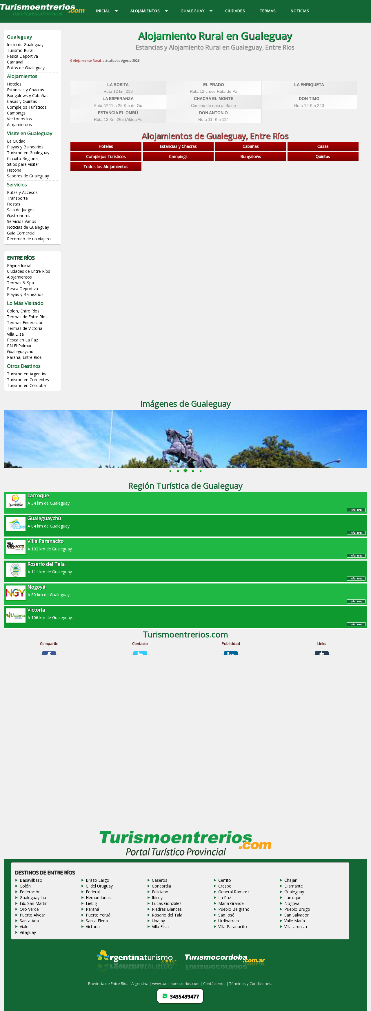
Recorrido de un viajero (29, 238)
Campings (16, 113)
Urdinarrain (228, 920)
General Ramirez (233, 891)
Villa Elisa (15, 334)
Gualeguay (294, 891)
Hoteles (14, 84)
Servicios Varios (21, 221)
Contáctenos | (216, 983)
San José (226, 915)
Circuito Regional (23, 158)
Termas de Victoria (24, 328)
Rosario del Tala (167, 915)
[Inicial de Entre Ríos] (42, 15)
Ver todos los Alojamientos (19, 121)
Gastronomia (19, 215)
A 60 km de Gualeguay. (49, 590)
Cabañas (251, 146)
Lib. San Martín (34, 903)
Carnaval (15, 62)
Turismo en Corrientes (28, 379)
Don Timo (309, 98)
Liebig (91, 903)
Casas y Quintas (22, 101)
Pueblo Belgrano (234, 909)
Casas (323, 146)
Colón (25, 886)
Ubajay (158, 920)
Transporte (17, 198)
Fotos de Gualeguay (26, 67)
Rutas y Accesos (22, 192)
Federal (93, 891)
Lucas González (166, 903)
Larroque (292, 897)
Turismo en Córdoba (26, 385)
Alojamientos (19, 277)
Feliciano (160, 891)
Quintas (323, 156)
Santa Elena (97, 920)
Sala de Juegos (20, 209)
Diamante (293, 886)
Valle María (294, 920)
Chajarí (290, 880)
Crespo (225, 886)
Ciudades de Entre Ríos (28, 271)
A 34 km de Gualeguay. (49, 499)
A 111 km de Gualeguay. (50, 567)
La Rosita (118, 84)
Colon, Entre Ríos (23, 311)
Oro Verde (29, 909)
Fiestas (13, 204)
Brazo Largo (97, 880)
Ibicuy (157, 897)
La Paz (224, 897)
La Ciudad (16, 141)
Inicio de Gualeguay (25, 44)
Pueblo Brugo (297, 909)
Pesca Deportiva (22, 56)
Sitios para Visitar (23, 164)
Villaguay (28, 932)
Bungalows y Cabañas (27, 95)
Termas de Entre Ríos (27, 316)
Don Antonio (213, 112)
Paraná (92, 909)
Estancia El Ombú (118, 112)
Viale (24, 926)
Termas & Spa (20, 283)
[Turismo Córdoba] (224, 977)
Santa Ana (29, 920)
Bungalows (250, 156)
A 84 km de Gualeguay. (49, 522)
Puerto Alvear (32, 915)
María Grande (231, 903)
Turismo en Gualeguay (28, 152)
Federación (30, 891)
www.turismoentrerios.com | (177, 983)
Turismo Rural (20, 50)
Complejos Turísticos (27, 107)
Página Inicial (19, 265)
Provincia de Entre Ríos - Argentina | (120, 983)
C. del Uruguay (99, 886)
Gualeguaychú (20, 351)
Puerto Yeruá (98, 915)
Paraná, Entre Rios (24, 357)
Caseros (159, 880)
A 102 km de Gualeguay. (50, 545)
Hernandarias (98, 897)
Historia (14, 170)
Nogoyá (291, 903)
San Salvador (296, 915)
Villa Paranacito (232, 926)
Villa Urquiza (295, 926)
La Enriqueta (309, 84)
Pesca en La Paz (22, 340)
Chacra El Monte (213, 98)
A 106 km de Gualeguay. (50, 613)
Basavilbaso (31, 880)
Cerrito (224, 880)
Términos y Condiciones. (250, 983)
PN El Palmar (19, 345)
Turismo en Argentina (27, 374)
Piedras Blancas (167, 909)
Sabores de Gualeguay (28, 176)
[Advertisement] (215, 219)
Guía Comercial (21, 233)
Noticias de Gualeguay (28, 227)
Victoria (93, 926)
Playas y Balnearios (25, 147)
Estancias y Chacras (25, 89)
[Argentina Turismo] (136, 977)
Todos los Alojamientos (105, 166)
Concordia (161, 886)
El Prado (213, 84)
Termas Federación (25, 322)
